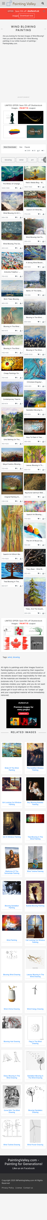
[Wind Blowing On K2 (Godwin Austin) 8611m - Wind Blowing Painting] (12, 201)
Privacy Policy (8, 1188)
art (32, 160)
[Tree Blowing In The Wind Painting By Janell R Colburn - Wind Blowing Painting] (12, 571)
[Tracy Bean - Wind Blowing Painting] (35, 558)
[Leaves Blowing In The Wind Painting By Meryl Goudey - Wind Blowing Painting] (35, 454)
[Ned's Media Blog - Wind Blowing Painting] (35, 173)
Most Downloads (10, 147)
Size (20, 147)
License (18, 1188)
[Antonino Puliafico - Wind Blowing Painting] (12, 260)
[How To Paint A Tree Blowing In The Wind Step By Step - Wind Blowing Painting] (35, 426)
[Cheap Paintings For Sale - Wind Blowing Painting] (12, 364)
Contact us (28, 1188)
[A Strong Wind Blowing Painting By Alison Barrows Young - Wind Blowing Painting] (35, 252)
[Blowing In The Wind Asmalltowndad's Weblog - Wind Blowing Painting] (12, 340)
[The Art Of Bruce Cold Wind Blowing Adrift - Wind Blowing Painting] (35, 530)
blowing (8, 160)
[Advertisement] (23, 71)
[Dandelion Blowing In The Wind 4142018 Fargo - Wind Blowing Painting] (35, 398)
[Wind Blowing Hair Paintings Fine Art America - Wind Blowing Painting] (35, 226)
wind (21, 160)
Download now (26, 15)
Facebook (29, 1168)
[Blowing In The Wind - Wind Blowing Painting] (35, 337)
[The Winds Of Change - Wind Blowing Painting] (12, 173)
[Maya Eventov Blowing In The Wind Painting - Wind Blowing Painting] (12, 455)
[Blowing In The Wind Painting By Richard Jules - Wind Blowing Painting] (35, 307)
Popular (27, 147)
